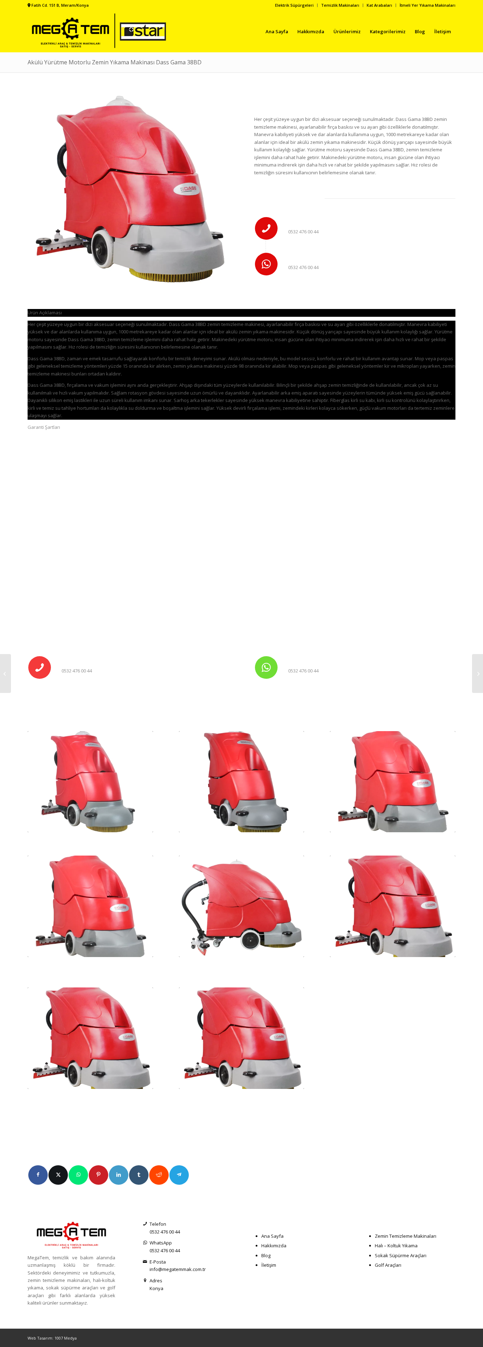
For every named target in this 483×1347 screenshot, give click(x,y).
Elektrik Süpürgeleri (294, 5)
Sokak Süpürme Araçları (400, 1255)
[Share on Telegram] (179, 1175)
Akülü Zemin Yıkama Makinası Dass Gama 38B (236, 837)
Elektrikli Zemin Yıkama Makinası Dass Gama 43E (391, 837)
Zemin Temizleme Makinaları (405, 1236)
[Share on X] (58, 1175)
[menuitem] (295, 5)
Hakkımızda (273, 1245)
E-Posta (158, 1262)
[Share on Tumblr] (139, 1175)
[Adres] (145, 1280)
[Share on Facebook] (38, 1175)
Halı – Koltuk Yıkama (396, 1245)
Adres (156, 1280)
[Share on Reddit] (159, 1175)
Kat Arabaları (379, 5)
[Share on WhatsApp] (78, 1175)
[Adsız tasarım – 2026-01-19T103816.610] (101, 31)
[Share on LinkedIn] (118, 1175)
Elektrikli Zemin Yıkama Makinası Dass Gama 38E (89, 837)
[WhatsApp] (266, 264)
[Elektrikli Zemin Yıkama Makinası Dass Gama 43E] (392, 782)
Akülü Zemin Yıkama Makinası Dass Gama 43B (85, 962)
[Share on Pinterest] (98, 1175)
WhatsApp (305, 257)
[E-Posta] (145, 1262)
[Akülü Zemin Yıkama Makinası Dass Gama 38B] (241, 782)
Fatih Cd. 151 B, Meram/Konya (60, 5)
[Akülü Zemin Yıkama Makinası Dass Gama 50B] (241, 906)
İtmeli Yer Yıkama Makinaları (427, 5)
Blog (265, 1255)
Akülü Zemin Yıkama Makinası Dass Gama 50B (236, 962)
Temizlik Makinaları (340, 5)
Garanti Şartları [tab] (44, 427)
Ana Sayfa (272, 1236)
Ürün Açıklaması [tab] (45, 312)
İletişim (268, 1265)
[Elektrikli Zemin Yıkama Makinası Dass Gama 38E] (90, 782)
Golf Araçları (388, 1265)
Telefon (303, 221)
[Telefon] (266, 228)
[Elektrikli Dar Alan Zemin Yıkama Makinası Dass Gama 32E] (5, 673)
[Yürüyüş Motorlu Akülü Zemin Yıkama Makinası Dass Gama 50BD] (392, 906)
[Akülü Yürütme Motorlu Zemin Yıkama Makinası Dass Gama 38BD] (241, 1038)
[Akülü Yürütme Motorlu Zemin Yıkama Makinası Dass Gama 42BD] (90, 1038)
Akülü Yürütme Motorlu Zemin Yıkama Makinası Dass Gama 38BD (115, 62)
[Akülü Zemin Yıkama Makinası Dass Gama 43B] (90, 906)
